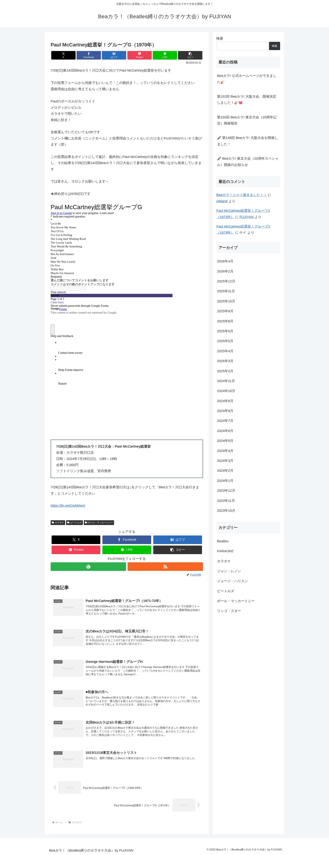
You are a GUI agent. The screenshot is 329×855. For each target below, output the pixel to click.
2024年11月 (226, 381)
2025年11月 (226, 291)
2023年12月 (226, 490)
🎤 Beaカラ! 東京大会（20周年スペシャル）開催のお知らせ (248, 162)
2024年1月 (225, 481)
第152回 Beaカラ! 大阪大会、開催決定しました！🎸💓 (246, 99)
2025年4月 (225, 351)
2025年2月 (225, 371)
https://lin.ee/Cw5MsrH (68, 506)
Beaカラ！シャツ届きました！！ (241, 195)
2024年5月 (225, 441)
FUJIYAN (247, 217)
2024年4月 (225, 451)
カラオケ (59, 522)
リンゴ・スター (229, 611)
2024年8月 (225, 411)
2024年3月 (225, 461)
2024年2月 (225, 471)
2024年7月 (225, 421)
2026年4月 (225, 261)
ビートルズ (76, 522)
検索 (219, 38)
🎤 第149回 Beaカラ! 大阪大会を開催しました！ (247, 141)
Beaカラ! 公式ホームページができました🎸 (246, 79)
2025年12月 (226, 281)
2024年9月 (225, 401)
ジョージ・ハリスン (232, 581)
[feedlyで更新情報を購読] (88, 566)
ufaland (222, 201)
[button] (190, 55)
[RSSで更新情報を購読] (165, 566)
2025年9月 (225, 311)
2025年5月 (225, 341)
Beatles (222, 541)
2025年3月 (225, 361)
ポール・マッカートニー (100, 522)
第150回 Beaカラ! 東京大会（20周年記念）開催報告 (247, 120)
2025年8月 (225, 321)
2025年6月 (225, 331)
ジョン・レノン (229, 571)
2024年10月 (226, 391)
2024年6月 (225, 431)
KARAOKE (225, 551)
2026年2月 (225, 271)
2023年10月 (226, 510)
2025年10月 (226, 301)
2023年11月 (226, 501)
